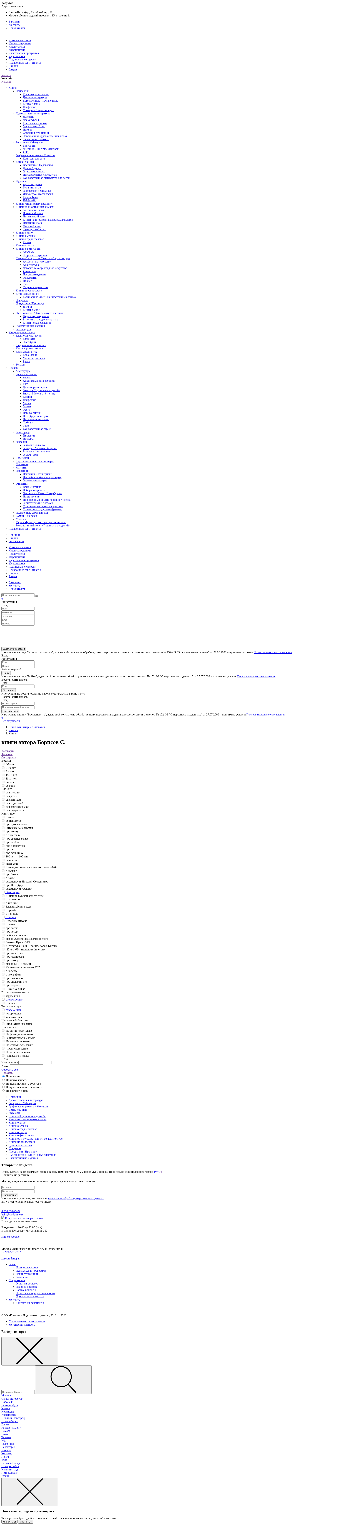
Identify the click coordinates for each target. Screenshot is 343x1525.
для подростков (15, 810)
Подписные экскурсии (22, 59)
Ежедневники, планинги (31, 345)
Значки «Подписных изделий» (41, 390)
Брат (25, 383)
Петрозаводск (9, 1472)
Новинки (14, 534)
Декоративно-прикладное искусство (45, 267)
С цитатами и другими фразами (42, 509)
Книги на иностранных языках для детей (48, 219)
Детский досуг (32, 168)
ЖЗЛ (26, 152)
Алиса (27, 377)
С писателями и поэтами (38, 502)
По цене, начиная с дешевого (23, 1087)
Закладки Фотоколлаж (36, 451)
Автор (5, 1066)
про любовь (13, 842)
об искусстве (13, 820)
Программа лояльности (30, 1296)
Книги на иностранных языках (35, 206)
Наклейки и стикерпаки (37, 473)
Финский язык (32, 226)
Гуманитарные (32, 187)
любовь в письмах (17, 935)
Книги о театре (25, 245)
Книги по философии (29, 290)
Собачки (28, 422)
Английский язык (34, 210)
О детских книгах (34, 171)
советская (12, 1003)
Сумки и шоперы (26, 515)
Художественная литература (33, 113)
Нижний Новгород (13, 1417)
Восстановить (10, 711)
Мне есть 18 (9, 1521)
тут (156, 1171)
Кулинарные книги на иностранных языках (49, 296)
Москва (6, 1395)
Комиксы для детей (34, 158)
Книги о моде (31, 309)
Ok (160, 1171)
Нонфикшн (22, 90)
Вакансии (15, 21)
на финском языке (17, 1048)
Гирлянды (29, 435)
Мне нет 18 (26, 1521)
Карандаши (30, 354)
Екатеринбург (9, 1405)
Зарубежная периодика (37, 190)
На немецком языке (17, 1041)
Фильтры (7, 754)
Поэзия (27, 129)
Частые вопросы (26, 1289)
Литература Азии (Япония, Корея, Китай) (31, 945)
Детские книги (25, 161)
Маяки (27, 406)
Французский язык (34, 229)
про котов (12, 931)
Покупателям (17, 28)
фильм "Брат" (31, 454)
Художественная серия (37, 428)
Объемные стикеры (35, 480)
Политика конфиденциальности (35, 1293)
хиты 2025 (12, 863)
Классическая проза (35, 123)
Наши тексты (17, 46)
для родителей (14, 803)
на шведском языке (17, 1055)
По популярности (16, 1080)
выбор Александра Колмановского (27, 938)
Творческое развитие (35, 287)
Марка (27, 403)
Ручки (26, 361)
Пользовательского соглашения (273, 652)
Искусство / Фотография (38, 193)
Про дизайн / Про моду (30, 303)
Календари (22, 457)
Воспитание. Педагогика (38, 164)
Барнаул (6, 1450)
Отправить (8, 690)
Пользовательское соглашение (27, 1321)
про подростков (15, 845)
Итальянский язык (34, 216)
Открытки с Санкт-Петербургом (42, 493)
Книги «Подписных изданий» (34, 203)
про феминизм (14, 852)
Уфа (3, 1440)
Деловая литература (35, 97)
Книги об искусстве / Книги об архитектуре (43, 258)
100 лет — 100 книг (18, 856)
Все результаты (10, 720)
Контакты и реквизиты (30, 1302)
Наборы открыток (34, 490)
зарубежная (13, 995)
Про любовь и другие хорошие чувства (47, 499)
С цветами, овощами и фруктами (43, 506)
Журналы (21, 181)
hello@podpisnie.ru (12, 1214)
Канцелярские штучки (29, 348)
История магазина (20, 40)
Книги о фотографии (28, 248)
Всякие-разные (32, 486)
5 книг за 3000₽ (15, 988)
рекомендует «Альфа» (19, 888)
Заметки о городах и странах (40, 319)
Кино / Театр (30, 197)
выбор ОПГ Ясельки (18, 963)
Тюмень (6, 1437)
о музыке (11, 870)
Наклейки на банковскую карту (42, 477)
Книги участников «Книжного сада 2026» (31, 867)
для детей (11, 796)
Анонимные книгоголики (39, 380)
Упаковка (21, 519)
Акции (13, 69)
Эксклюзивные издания (30, 325)
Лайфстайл (29, 107)
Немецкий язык (32, 222)
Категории (7, 750)
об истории (12, 892)
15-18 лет (11, 774)
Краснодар (7, 1411)
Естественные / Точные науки (41, 100)
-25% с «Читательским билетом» (25, 949)
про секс (11, 849)
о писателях (13, 835)
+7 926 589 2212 (11, 1252)
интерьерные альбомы (19, 827)
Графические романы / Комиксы (35, 155)
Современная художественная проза (45, 136)
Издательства (17, 56)
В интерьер (22, 432)
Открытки (22, 483)
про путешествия (16, 824)
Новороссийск (10, 1466)
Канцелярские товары (22, 332)
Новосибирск (9, 1421)
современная (13, 1009)
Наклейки (22, 470)
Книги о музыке (26, 235)
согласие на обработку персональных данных (76, 1198)
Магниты (21, 467)
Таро (26, 425)
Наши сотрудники (20, 43)
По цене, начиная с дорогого (23, 1083)
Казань (5, 1408)
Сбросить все (9, 1069)
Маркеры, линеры (34, 358)
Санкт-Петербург (12, 1398)
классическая (14, 1017)
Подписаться (10, 1195)
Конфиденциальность (22, 1324)
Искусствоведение (34, 274)
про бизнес (12, 874)
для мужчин (13, 792)
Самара (5, 1430)
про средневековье (17, 838)
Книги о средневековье (30, 239)
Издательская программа (24, 53)
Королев (6, 1453)
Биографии (29, 145)
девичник (12, 860)
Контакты (15, 24)
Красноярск (8, 1414)
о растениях (13, 899)
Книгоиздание (32, 103)
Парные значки (32, 412)
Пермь (5, 1424)
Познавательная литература (40, 174)
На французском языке (19, 1034)
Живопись (29, 271)
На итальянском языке (19, 1044)
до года (10, 785)
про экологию (14, 978)
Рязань (5, 1475)
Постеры (28, 438)
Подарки (14, 367)
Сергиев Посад (10, 1463)
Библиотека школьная (19, 1023)
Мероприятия (17, 49)
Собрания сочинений (36, 132)
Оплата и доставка (27, 1283)
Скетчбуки (29, 342)
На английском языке (19, 1030)
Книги (13, 87)
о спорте (11, 917)
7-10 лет (11, 767)
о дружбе (11, 910)
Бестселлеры (16, 541)
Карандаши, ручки (27, 351)
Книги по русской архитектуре (25, 895)
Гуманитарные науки (36, 94)
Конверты (22, 464)
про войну (12, 831)
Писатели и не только (36, 419)
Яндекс (5, 1236)
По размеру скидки (17, 1090)
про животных (15, 953)
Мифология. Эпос (34, 126)
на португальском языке (20, 1037)
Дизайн (27, 306)
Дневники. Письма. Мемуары (41, 148)
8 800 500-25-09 (10, 1211)
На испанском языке (18, 1052)
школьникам (13, 799)
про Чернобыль (15, 956)
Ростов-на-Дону (11, 1427)
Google (15, 1236)
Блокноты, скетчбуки (29, 335)
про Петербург (15, 885)
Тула (4, 1459)
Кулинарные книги (27, 293)
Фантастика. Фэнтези (36, 139)
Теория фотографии (35, 255)
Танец (26, 284)
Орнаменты (30, 277)
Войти (6, 673)
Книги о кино (24, 232)
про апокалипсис (16, 981)
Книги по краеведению (37, 322)
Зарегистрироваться (14, 649)
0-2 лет (10, 782)
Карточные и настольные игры (35, 461)
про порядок (13, 985)
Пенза (5, 1456)
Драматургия (31, 119)
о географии (13, 974)
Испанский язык (33, 213)
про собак (12, 928)
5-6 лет (10, 764)
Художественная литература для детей (46, 177)
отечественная (14, 999)
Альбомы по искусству (37, 261)
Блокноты (29, 338)
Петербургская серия (35, 416)
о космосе (12, 970)
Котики (27, 396)
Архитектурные (32, 184)
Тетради (21, 364)
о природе (12, 913)
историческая (14, 1013)
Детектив (28, 116)
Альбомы (28, 251)
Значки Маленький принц (39, 393)
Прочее (27, 280)
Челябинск (7, 1443)
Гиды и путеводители (36, 316)
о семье (10, 924)
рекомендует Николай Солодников (27, 881)
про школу (12, 960)
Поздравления (31, 496)
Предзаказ (22, 300)
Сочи (4, 1434)
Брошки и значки (26, 374)
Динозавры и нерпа (35, 387)
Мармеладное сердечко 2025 (23, 967)
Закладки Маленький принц (40, 448)
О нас (12, 1264)
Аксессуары (23, 370)
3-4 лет (10, 771)
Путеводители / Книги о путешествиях (39, 313)
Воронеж (7, 1401)
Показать (7, 1072)
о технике (12, 902)
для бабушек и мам (17, 806)
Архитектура (31, 264)
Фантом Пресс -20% (18, 942)
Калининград (9, 1469)
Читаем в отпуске (16, 920)
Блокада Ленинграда (18, 906)
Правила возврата (27, 1286)
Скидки (13, 65)
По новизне (13, 1076)
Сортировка (8, 757)
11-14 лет (11, 778)
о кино (10, 817)
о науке (10, 877)
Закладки (21, 441)
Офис (26, 409)
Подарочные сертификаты (25, 62)
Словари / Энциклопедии (38, 110)
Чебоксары (8, 1446)
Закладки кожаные (34, 445)
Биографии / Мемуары (29, 142)
